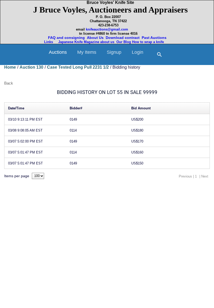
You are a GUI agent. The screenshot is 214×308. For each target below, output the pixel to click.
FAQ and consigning (66, 37)
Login (137, 52)
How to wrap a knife (149, 42)
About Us (95, 37)
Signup (114, 52)
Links (49, 42)
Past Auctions (155, 37)
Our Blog (123, 42)
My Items (86, 52)
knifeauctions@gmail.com (107, 29)
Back (8, 83)
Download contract (123, 37)
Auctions (58, 52)
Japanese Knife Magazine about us (85, 42)
